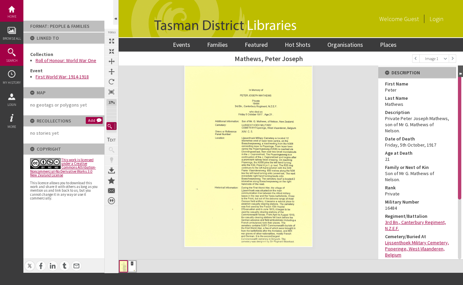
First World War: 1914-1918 (62, 77)
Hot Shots (297, 45)
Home (11, 16)
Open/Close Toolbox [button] (115, 12)
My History (12, 82)
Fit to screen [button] (111, 51)
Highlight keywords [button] (111, 160)
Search (12, 60)
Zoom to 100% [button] (111, 92)
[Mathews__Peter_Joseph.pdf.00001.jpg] (123, 266)
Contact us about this (111, 191)
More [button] (11, 127)
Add (91, 120)
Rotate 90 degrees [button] (111, 82)
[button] (111, 126)
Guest (411, 19)
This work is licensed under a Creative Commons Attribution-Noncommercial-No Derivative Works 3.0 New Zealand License (63, 167)
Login (11, 104)
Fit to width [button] (111, 61)
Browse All (12, 38)
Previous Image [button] (415, 58)
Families (217, 45)
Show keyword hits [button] (111, 150)
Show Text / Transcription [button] (111, 140)
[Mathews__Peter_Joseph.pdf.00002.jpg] (132, 266)
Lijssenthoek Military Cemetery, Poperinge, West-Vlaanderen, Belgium (417, 249)
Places (388, 45)
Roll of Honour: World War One (66, 60)
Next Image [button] (452, 58)
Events (181, 45)
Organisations (345, 45)
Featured (256, 45)
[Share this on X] (29, 262)
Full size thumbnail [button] (111, 41)
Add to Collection (111, 180)
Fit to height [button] (111, 71)
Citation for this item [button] (111, 201)
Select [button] (445, 58)
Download (111, 170)
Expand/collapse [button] (460, 71)
